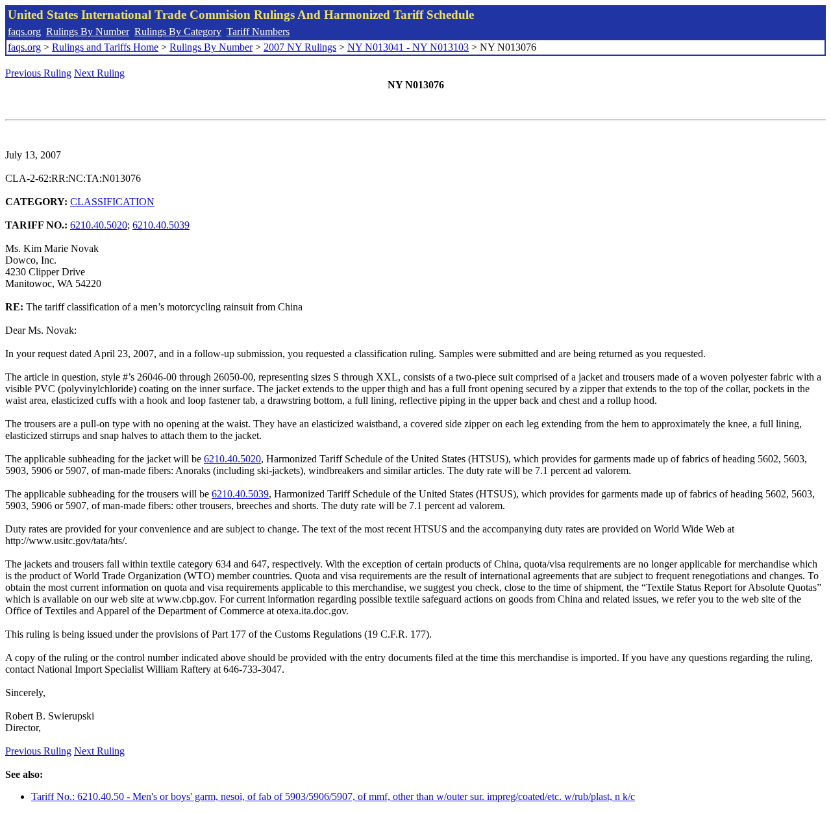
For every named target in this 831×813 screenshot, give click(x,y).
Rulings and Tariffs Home (105, 47)
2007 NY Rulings (300, 47)
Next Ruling (99, 73)
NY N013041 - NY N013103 (408, 47)
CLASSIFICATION (112, 201)
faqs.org (24, 31)
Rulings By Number (87, 31)
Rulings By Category (177, 31)
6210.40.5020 (98, 225)
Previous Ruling (38, 73)
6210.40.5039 (161, 225)
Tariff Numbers (258, 31)
